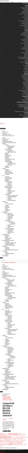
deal (14, 435)
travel (15, 442)
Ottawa (26, 16)
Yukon (26, 113)
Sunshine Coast (25, 47)
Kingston (26, 18)
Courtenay (26, 53)
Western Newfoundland (23, 106)
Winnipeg (26, 109)
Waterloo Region (24, 23)
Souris (26, 94)
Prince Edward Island (23, 90)
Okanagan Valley (24, 43)
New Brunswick (24, 74)
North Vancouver (24, 39)
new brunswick (10, 438)
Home (4, 130)
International (25, 117)
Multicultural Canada (7, 398)
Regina (26, 98)
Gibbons (26, 72)
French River (25, 21)
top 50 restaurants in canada (4, 442)
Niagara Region (24, 11)
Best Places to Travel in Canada (8, 135)
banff (5, 433)
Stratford (26, 19)
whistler (25, 444)
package (14, 439)
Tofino (26, 51)
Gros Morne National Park (22, 104)
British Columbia (6, 396)
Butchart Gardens (24, 52)
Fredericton (25, 79)
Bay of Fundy (25, 76)
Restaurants (10, 441)
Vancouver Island (24, 49)
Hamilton (26, 28)
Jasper (26, 70)
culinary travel (11, 435)
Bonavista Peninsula (24, 105)
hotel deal (23, 437)
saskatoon (22, 441)
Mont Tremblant (24, 33)
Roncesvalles (25, 8)
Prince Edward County (23, 20)
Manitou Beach (25, 99)
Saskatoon (26, 97)
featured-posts (5, 437)
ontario (8, 439)
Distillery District (24, 7)
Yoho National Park (24, 58)
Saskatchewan (25, 96)
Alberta (26, 63)
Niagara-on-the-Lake (23, 13)
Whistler (26, 41)
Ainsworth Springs (24, 61)
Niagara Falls (25, 12)
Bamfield (26, 54)
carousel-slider (3, 435)
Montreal (26, 31)
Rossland (26, 60)
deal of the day (18, 435)
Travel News (5, 399)
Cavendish (26, 92)
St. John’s (26, 103)
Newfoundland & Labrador (22, 102)
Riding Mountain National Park (21, 111)
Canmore (26, 67)
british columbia (13, 433)
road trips (13, 441)
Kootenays (26, 56)
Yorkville (26, 10)
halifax (19, 437)
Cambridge (25, 24)
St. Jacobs (26, 26)
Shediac (26, 80)
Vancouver (26, 38)
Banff (27, 64)
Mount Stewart (25, 93)
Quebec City (25, 32)
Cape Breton (25, 83)
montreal (5, 438)
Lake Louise (25, 65)
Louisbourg (25, 85)
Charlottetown (25, 91)
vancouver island (17, 444)
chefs (7, 435)
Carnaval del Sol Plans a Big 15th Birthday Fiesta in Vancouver (8, 409)
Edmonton (26, 69)
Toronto (26, 6)
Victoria (26, 50)
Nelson (26, 59)
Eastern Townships (24, 34)
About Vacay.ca (5, 132)
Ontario (26, 5)
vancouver (10, 444)
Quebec (26, 30)
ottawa (11, 439)
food (16, 437)
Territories (26, 112)
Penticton (26, 46)
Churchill (26, 110)
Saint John (26, 78)
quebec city (6, 441)
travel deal (19, 442)
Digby (26, 89)
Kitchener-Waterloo (24, 25)
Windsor (26, 27)
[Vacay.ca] (2, 123)
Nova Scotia (25, 82)
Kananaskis (25, 71)
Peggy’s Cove (25, 87)
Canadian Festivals (6, 397)
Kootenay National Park (23, 57)
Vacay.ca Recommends (3, 444)
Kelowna (26, 44)
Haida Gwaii (25, 40)
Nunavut (26, 116)
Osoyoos (26, 45)
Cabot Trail (25, 84)
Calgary (26, 66)
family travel (23, 435)
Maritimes (26, 73)
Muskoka (26, 14)
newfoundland (15, 438)
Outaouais (26, 36)
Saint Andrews (25, 77)
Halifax (26, 86)
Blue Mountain (25, 17)
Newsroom (5, 133)
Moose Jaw (25, 100)
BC (27, 37)
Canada (23, 433)
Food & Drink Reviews (7, 134)
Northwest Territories (23, 115)
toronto (11, 442)
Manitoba (26, 107)
